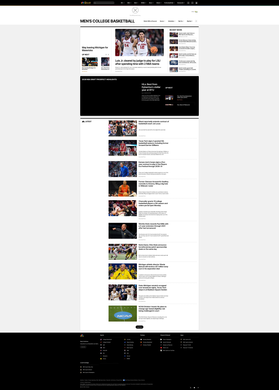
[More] (188, 2)
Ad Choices (113, 380)
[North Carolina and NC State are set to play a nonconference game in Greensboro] (174, 55)
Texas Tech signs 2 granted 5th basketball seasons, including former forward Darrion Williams (153, 143)
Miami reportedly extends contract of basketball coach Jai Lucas (154, 122)
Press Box (108, 380)
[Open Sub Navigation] (124, 2)
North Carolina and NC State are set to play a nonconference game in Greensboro (187, 54)
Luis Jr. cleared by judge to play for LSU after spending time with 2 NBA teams (137, 62)
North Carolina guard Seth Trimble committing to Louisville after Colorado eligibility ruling (187, 68)
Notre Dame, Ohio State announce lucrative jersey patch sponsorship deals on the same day (153, 247)
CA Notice (135, 380)
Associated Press (118, 71)
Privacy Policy (119, 380)
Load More (139, 327)
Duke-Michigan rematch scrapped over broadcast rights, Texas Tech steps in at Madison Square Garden (153, 287)
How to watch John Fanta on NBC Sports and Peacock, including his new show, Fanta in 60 (188, 33)
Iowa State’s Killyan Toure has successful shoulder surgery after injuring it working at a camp (188, 47)
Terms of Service (141, 380)
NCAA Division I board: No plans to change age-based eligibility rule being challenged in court (153, 309)
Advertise (82, 380)
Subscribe (83, 346)
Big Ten (180, 21)
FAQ (97, 380)
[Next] (108, 54)
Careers (86, 380)
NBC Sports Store (102, 380)
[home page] (86, 3)
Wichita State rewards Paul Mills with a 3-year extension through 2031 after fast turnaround (153, 226)
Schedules (171, 21)
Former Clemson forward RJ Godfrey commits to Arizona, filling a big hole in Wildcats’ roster (153, 184)
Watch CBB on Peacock (150, 21)
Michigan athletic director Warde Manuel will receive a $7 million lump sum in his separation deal (153, 266)
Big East (189, 21)
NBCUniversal (88, 382)
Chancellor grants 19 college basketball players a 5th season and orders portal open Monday (153, 203)
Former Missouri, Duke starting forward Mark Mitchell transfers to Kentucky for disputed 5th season (187, 40)
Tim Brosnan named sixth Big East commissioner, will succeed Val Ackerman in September (187, 61)
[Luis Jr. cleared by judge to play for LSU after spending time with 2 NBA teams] (139, 42)
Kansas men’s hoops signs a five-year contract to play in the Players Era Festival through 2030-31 (153, 164)
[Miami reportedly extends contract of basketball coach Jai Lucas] (123, 128)
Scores (162, 21)
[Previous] (106, 54)
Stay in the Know (84, 341)
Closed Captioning (92, 380)
